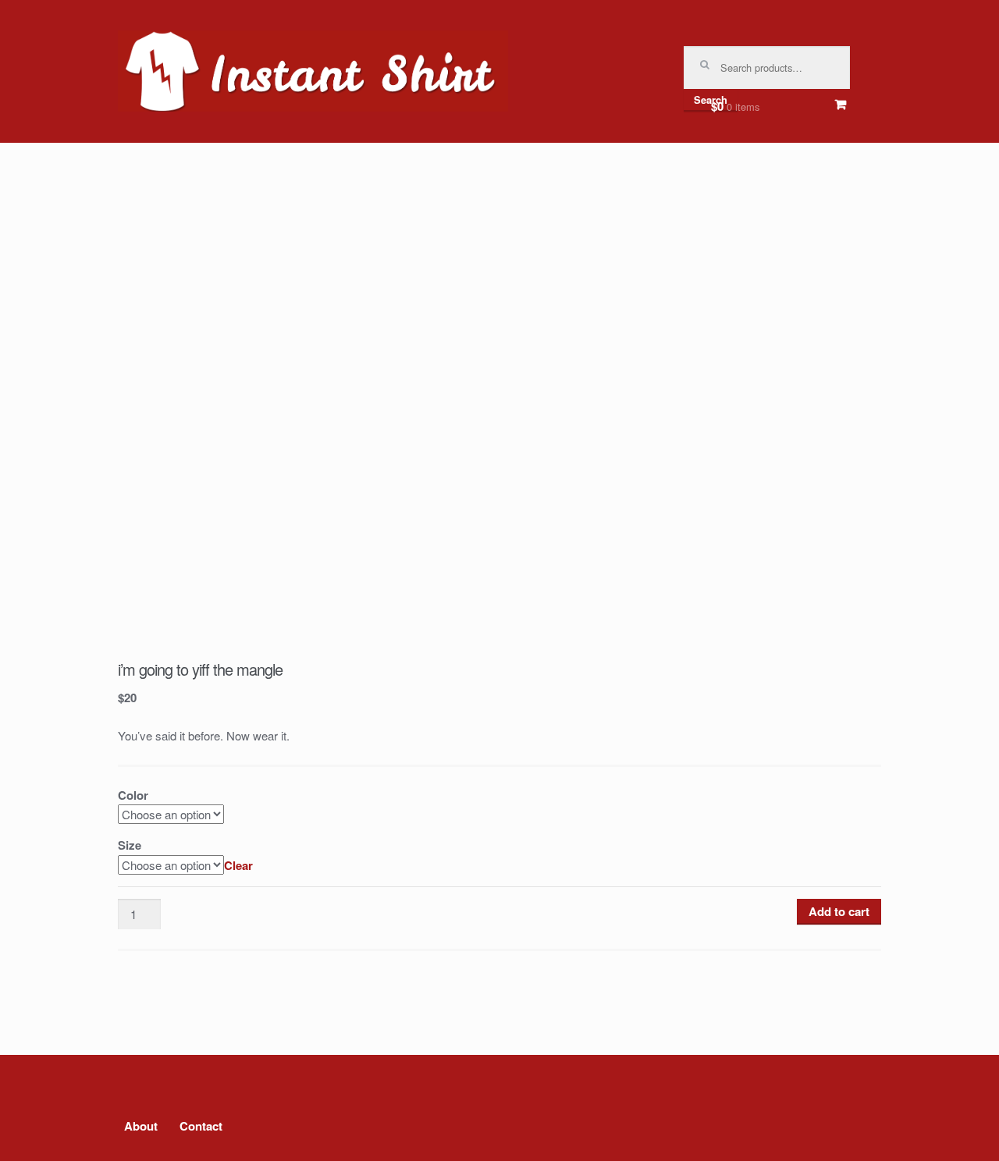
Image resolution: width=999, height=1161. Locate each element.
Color (133, 795)
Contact (201, 1125)
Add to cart (839, 911)
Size (129, 845)
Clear (238, 865)
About (141, 1125)
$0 (735, 106)
